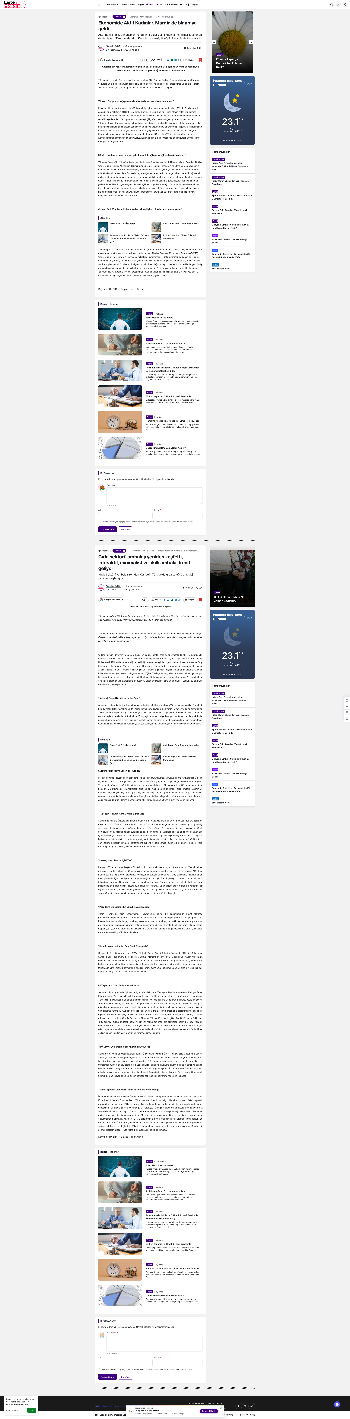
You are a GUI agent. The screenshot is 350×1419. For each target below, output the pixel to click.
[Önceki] (214, 42)
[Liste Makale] (14, 4)
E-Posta (156, 510)
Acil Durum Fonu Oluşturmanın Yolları (165, 343)
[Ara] (331, 4)
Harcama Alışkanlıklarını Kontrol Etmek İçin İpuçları (172, 421)
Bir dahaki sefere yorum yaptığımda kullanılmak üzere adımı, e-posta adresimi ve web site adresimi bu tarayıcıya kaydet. (147, 522)
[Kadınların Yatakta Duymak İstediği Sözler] (232, 239)
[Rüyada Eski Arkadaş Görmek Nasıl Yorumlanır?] (232, 210)
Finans (149, 314)
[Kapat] (221, 1408)
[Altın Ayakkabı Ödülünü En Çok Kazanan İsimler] (232, 42)
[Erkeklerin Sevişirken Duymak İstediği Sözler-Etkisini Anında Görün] (232, 254)
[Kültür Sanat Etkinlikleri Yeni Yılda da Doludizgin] (232, 181)
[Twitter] (245, 1406)
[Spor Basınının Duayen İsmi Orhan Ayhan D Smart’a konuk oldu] (232, 195)
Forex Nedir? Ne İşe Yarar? (159, 317)
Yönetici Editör (113, 46)
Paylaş (252, 1415)
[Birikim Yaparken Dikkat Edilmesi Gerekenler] (177, 239)
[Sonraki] (251, 42)
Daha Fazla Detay (232, 140)
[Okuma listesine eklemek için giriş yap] (200, 60)
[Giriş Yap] (338, 4)
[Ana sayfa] (99, 4)
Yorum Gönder (107, 529)
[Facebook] (238, 1406)
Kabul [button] (32, 1410)
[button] (124, 17)
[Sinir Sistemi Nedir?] (232, 267)
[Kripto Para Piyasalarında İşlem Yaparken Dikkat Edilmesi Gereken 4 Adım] (232, 164)
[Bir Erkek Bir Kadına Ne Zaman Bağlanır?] (232, 576)
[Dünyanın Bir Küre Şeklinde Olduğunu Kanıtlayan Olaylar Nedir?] (232, 224)
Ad (100, 510)
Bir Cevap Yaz (108, 473)
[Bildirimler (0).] (347, 719)
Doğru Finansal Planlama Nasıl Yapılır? (166, 448)
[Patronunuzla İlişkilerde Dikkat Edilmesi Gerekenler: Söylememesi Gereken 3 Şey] (123, 239)
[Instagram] (251, 1406)
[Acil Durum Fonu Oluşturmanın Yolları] (177, 227)
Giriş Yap (125, 529)
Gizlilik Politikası (12, 1410)
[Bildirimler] (345, 4)
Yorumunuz (112, 485)
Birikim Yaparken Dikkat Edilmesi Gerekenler (169, 396)
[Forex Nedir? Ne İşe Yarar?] (123, 227)
